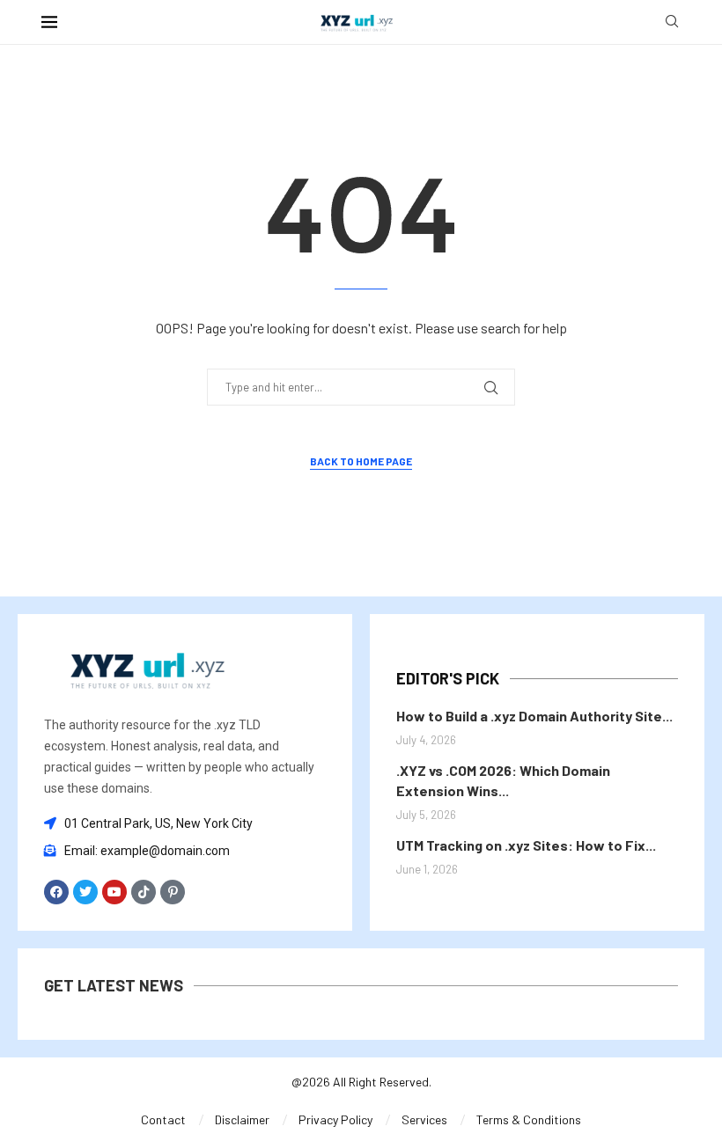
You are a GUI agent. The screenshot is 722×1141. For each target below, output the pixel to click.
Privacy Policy (335, 1119)
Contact (163, 1119)
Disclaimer (242, 1119)
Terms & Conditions (528, 1119)
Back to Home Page (361, 461)
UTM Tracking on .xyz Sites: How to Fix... (526, 845)
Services (424, 1119)
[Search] (672, 22)
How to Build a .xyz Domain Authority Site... (534, 715)
